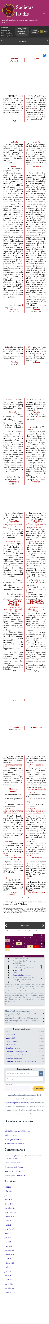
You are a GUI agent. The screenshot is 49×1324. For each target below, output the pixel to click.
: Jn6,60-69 (13, 1048)
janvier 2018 (9, 1284)
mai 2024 (8, 1242)
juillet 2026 (8, 1191)
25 (13, 946)
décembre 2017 (10, 1288)
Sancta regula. (18, 970)
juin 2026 (8, 1195)
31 (7, 949)
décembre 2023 (10, 1250)
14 (30, 940)
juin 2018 (8, 1271)
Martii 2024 (25, 925)
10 (7, 940)
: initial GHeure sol (12, 1041)
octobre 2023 (9, 1254)
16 (42, 940)
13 (24, 940)
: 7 (8, 1031)
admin (7, 1156)
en (45, 31)
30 (42, 946)
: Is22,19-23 (11, 1035)
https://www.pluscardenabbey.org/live (19, 1102)
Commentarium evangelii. (22, 975)
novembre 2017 (10, 1292)
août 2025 (8, 1221)
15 (36, 940)
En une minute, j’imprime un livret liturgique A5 (22, 1127)
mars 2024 (8, 1246)
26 (19, 946)
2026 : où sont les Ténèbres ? (15, 1144)
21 (30, 943)
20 (24, 943)
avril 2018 (8, 1280)
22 (36, 943)
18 (13, 943)
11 (13, 940)
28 (30, 946)
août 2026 (8, 1187)
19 (19, 943)
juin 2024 (8, 1238)
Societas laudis (25, 10)
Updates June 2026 (11, 1135)
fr (42, 31)
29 (36, 946)
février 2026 (9, 1204)
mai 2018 (8, 1275)
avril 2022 (8, 1267)
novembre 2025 (10, 1212)
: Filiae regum (14, 1045)
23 (42, 943)
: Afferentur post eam (16, 1051)
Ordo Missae (16, 1163)
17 (7, 943)
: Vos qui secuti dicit (16, 1055)
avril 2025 (8, 1225)
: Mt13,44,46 (14, 1058)
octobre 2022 (9, 1263)
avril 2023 (8, 1259)
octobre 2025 (9, 1216)
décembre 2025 (10, 1208)
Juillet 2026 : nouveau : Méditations (17, 1131)
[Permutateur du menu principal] (44, 12)
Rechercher (8, 1084)
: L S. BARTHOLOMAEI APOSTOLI (21, 1061)
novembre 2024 (10, 1229)
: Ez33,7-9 (11, 1038)
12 (19, 940)
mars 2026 (8, 1200)
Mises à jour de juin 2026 (13, 1139)
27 (24, 946)
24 (7, 946)
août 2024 (8, 1233)
